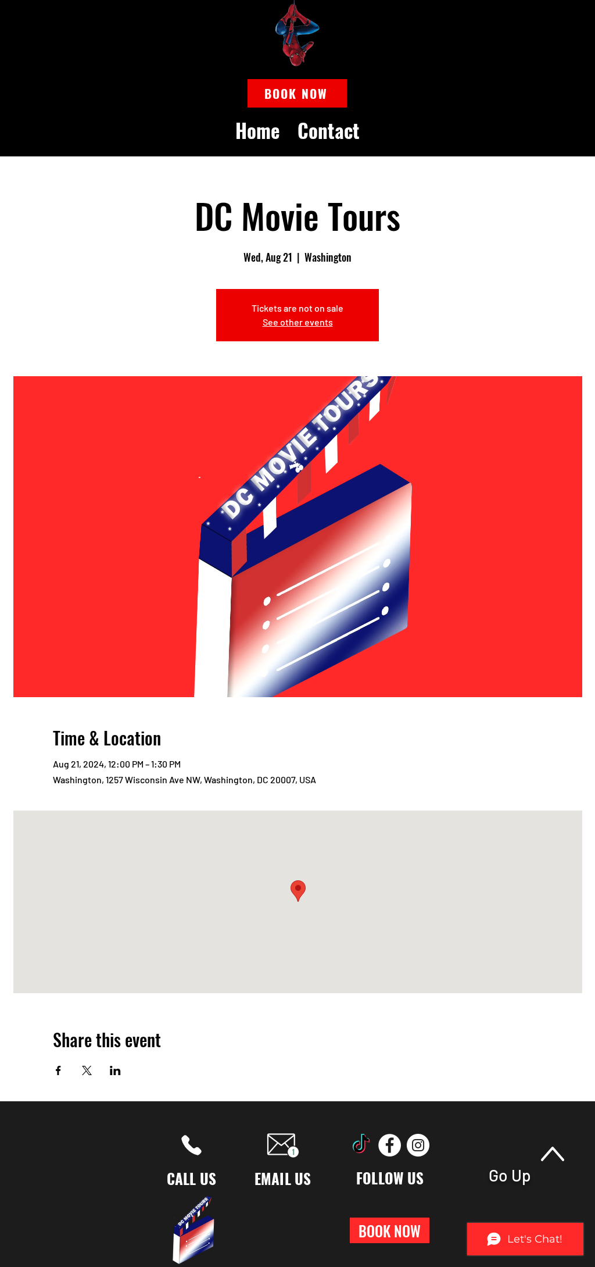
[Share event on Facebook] (58, 1070)
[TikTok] (361, 1145)
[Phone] (191, 1145)
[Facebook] (389, 1145)
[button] (297, 93)
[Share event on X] (86, 1070)
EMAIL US (283, 1178)
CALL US (192, 1178)
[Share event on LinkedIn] (115, 1070)
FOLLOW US (390, 1178)
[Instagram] (418, 1145)
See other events (298, 321)
